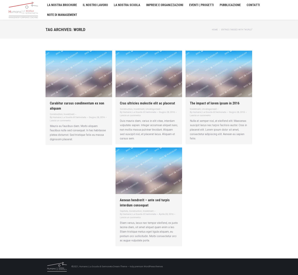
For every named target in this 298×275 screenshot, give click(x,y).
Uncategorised (153, 109)
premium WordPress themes (149, 266)
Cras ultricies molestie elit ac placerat (147, 103)
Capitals (124, 211)
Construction (56, 114)
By (68, 117)
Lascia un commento (60, 120)
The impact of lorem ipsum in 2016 (214, 103)
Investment (69, 114)
